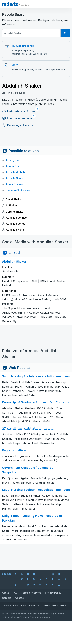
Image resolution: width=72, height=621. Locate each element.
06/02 (24, 605)
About (5, 592)
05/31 (39, 605)
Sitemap (7, 573)
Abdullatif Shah (15, 172)
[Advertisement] (36, 138)
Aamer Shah (13, 166)
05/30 (47, 605)
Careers (6, 597)
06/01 (32, 605)
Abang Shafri (14, 160)
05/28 (63, 605)
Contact (19, 597)
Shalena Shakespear (18, 190)
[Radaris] (10, 4)
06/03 (16, 605)
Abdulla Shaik (14, 178)
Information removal (19, 118)
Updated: (6, 605)
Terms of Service (31, 592)
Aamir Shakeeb (15, 184)
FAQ (15, 592)
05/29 (55, 605)
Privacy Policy (53, 592)
